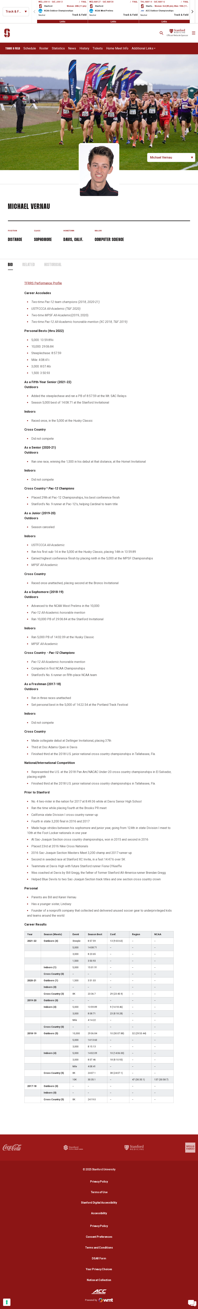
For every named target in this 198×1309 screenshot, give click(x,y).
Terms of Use (99, 1192)
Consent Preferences (99, 1236)
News (72, 48)
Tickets (98, 48)
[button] (192, 11)
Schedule (29, 48)
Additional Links (142, 48)
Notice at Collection (99, 1280)
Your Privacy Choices (99, 1269)
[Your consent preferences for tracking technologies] (6, 1302)
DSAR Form (99, 1258)
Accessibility (100, 1213)
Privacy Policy (100, 1181)
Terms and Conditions (99, 1247)
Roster (43, 48)
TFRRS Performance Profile (43, 283)
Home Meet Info (117, 48)
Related (28, 265)
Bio (10, 265)
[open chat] (192, 1303)
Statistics (58, 48)
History (84, 48)
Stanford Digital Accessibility (100, 1202)
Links (62, 21)
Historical (53, 265)
